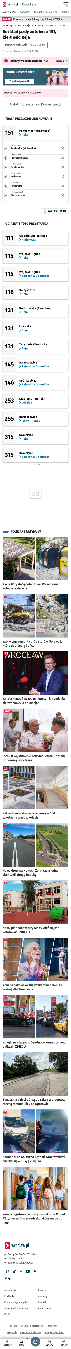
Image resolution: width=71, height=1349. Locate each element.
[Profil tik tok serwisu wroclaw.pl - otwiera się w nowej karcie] (14, 1271)
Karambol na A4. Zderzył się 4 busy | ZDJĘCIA (38, 19)
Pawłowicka (17, 167)
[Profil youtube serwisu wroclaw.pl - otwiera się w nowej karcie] (28, 1271)
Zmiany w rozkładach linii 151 (29, 60)
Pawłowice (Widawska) (23, 148)
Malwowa (16, 176)
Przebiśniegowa (19, 157)
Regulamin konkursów (30, 1332)
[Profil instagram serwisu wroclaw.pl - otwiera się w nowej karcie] (8, 1271)
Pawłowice (16, 186)
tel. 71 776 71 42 (13, 1258)
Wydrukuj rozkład (58, 210)
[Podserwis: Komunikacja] (28, 4)
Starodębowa (18, 195)
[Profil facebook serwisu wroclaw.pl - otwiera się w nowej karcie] (21, 1271)
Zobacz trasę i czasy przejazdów (22, 92)
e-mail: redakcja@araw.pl (19, 1262)
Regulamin (12, 1332)
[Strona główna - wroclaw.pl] (10, 4)
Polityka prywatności (54, 1332)
